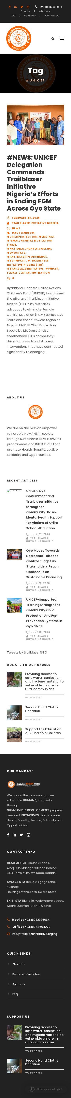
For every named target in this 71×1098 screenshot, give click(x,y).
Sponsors (18, 984)
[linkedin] (15, 7)
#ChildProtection (22, 236)
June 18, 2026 (40, 632)
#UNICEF (51, 268)
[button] (46, 1089)
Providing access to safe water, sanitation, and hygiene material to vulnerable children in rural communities (44, 681)
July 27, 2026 (40, 534)
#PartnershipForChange (27, 256)
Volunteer (30, 15)
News (16, 228)
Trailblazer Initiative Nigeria (35, 223)
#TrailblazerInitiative (25, 268)
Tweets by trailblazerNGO (27, 652)
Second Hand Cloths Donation (41, 709)
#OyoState (16, 252)
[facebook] (9, 7)
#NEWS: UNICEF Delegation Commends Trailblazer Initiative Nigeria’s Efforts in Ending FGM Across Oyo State (34, 183)
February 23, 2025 (26, 217)
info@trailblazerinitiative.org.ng (34, 934)
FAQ (15, 994)
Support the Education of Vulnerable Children (43, 731)
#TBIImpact (16, 260)
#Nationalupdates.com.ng (29, 248)
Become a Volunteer (26, 974)
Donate (25, 11)
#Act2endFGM (23, 232)
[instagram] (28, 7)
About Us (18, 964)
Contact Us (52, 15)
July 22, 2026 (40, 583)
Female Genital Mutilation (28, 272)
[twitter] (22, 7)
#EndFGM (46, 236)
